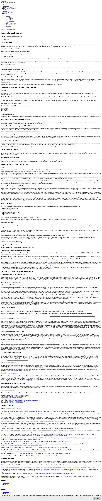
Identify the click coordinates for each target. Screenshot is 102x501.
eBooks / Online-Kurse (11, 23)
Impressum (5, 484)
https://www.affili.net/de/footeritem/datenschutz (17, 360)
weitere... (5, 13)
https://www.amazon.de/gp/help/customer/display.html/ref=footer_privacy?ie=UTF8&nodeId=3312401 (72, 316)
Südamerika (11, 19)
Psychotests (8, 26)
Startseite (5, 4)
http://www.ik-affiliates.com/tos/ (19, 396)
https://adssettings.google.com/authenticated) (43, 268)
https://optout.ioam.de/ (19, 200)
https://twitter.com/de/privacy (56, 443)
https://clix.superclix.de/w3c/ (25, 380)
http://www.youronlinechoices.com (14, 435)
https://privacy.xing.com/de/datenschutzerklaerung (59, 453)
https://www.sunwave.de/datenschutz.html (20, 395)
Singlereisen (6, 9)
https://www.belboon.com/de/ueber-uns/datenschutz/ (18, 370)
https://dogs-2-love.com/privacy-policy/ (14, 402)
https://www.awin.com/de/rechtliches (15, 339)
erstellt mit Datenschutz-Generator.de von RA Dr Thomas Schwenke (42, 455)
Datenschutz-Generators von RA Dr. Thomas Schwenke (13, 477)
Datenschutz (6, 483)
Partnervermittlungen (7, 7)
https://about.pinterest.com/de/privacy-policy (57, 447)
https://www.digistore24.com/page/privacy (16, 349)
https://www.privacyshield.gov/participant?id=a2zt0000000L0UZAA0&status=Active (28, 451)
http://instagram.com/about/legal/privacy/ (60, 441)
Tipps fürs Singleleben (11, 24)
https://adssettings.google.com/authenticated (85, 437)
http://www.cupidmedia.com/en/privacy (14, 397)
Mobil (7, 14)
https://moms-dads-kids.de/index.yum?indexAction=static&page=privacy (25, 400)
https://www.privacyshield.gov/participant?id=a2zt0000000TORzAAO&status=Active (23, 445)
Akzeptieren (96, 498)
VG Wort (17, 188)
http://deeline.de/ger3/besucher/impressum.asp (14, 398)
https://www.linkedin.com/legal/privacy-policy (57, 449)
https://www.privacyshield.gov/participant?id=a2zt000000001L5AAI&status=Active (22, 439)
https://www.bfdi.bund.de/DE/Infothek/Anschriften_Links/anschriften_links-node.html (19, 131)
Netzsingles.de (4, 1)
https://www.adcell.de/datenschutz (26, 328)
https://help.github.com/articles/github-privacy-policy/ (54, 473)
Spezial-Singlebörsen (8, 12)
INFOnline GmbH (96, 188)
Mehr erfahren (83, 497)
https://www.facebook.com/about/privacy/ (64, 434)
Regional (5, 11)
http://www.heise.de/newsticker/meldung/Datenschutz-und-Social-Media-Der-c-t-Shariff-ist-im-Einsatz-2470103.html (64, 469)
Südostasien (11, 21)
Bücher (7, 22)
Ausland (8, 16)
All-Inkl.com (14, 206)
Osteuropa (11, 18)
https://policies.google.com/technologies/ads (79, 267)
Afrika (10, 17)
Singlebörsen (6, 6)
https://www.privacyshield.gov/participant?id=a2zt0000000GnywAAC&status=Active (48, 435)
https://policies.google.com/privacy (63, 437)
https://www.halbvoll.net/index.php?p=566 (15, 401)
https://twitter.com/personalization (74, 443)
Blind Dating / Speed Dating (9, 8)
